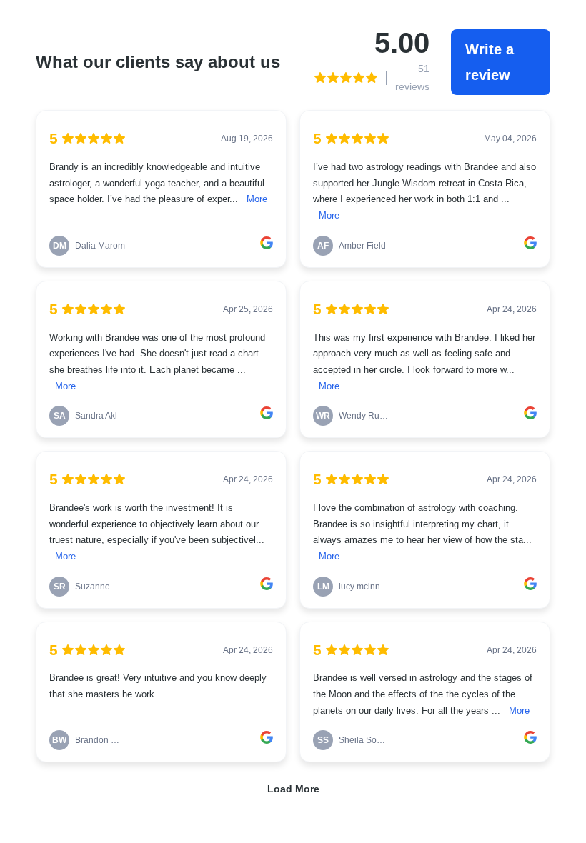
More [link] (257, 199)
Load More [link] (293, 788)
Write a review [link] (489, 62)
